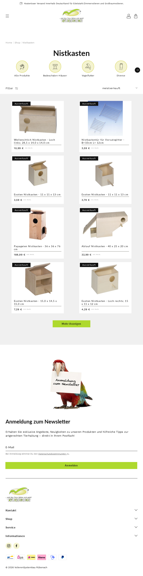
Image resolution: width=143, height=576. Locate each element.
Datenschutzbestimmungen (52, 454)
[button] (7, 16)
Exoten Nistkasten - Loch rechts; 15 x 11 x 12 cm (105, 302)
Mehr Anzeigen (71, 323)
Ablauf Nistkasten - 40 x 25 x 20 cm (105, 246)
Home (9, 42)
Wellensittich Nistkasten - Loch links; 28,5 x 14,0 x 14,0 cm (34, 141)
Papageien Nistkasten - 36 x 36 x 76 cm (37, 248)
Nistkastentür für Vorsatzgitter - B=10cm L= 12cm (103, 141)
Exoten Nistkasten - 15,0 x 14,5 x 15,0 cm (35, 302)
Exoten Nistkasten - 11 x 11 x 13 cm (37, 194)
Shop (17, 42)
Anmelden (71, 465)
